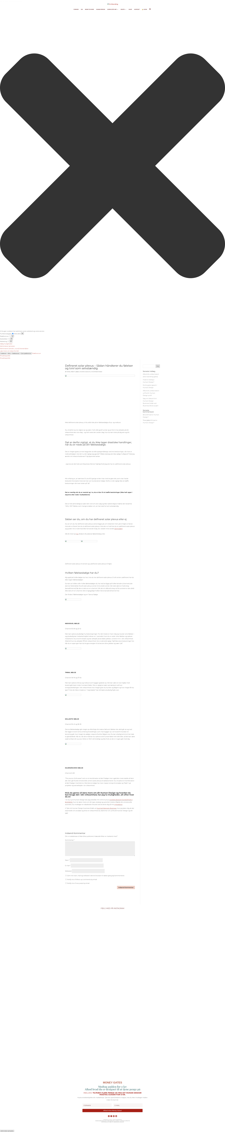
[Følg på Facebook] (111, 1116)
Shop (130, 9)
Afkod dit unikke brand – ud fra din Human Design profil (151, 393)
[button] (112, 166)
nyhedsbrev (118, 804)
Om (82, 9)
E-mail (67, 865)
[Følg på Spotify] (116, 1116)
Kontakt (137, 9)
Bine (68, 371)
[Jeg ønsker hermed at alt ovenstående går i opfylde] (143, 918)
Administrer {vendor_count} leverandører (14, 348)
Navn (67, 860)
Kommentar (69, 840)
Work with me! (112, 9)
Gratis (123, 9)
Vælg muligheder (6, 344)
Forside (76, 9)
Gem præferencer (26, 353)
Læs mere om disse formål (9, 351)
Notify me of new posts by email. (78, 883)
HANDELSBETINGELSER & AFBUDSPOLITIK (105, 1120)
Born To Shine (89, 9)
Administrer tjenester (7, 346)
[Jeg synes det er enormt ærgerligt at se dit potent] (127, 936)
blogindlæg (118, 529)
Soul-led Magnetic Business (106, 808)
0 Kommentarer (96, 371)
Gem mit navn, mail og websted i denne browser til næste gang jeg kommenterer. (96, 875)
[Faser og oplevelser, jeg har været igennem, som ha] (82, 992)
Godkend (3, 353)
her (77, 534)
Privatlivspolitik (5, 356)
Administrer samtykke (7, 1131)
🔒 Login (144, 9)
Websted (68, 871)
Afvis (9, 353)
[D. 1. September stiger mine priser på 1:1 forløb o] (97, 955)
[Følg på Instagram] (109, 1116)
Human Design (100, 9)
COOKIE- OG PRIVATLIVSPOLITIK (122, 1120)
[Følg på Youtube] (114, 1116)
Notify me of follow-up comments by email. (82, 879)
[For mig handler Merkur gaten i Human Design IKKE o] (112, 932)
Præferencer (15, 353)
